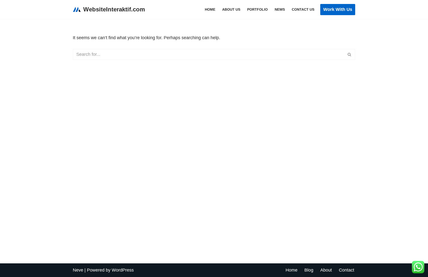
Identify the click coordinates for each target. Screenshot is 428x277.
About (326, 270)
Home (210, 9)
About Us (231, 9)
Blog (308, 270)
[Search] (349, 54)
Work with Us (337, 9)
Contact (346, 270)
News (280, 9)
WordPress (123, 270)
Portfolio (257, 9)
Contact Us (303, 9)
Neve (78, 270)
